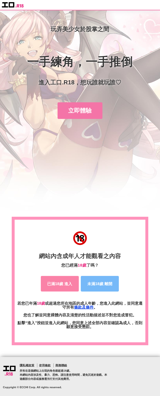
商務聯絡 (61, 365)
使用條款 (45, 365)
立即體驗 (80, 110)
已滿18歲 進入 (59, 284)
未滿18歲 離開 (99, 284)
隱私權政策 (27, 365)
